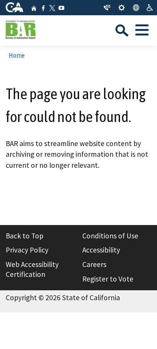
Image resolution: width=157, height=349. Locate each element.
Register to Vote (107, 278)
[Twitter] (52, 8)
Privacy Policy (27, 249)
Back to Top (24, 235)
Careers (94, 264)
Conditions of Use (110, 235)
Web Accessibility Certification (32, 269)
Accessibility (101, 249)
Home (17, 55)
